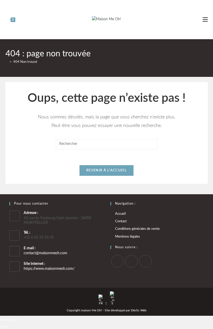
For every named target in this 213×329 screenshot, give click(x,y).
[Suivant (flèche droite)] (6, 326)
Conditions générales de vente (137, 229)
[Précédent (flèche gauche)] (2, 326)
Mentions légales (127, 236)
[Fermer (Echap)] (16, 319)
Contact (121, 221)
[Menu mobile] (205, 19)
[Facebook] (117, 261)
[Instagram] (131, 261)
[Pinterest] (145, 261)
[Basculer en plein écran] (6, 319)
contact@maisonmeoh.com (45, 253)
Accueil (120, 214)
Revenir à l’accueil (106, 170)
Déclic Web (139, 310)
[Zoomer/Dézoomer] (2, 319)
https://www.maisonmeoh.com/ (49, 269)
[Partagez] (11, 319)
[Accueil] (6, 62)
